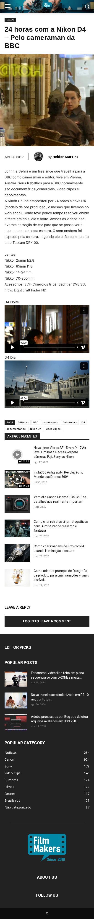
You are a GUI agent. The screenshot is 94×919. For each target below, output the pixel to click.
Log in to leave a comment (47, 621)
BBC (35, 422)
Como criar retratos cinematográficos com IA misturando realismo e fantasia (61, 526)
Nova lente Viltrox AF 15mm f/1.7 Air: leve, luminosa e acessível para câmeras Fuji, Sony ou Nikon (60, 452)
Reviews (10, 19)
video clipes (53, 428)
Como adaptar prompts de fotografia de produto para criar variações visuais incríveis (61, 575)
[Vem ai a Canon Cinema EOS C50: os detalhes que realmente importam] (17, 504)
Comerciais (70, 422)
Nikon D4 (35, 428)
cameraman (50, 422)
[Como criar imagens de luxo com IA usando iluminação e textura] (17, 553)
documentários (16, 428)
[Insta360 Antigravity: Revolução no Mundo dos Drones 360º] (17, 479)
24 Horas (23, 422)
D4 (83, 422)
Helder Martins (65, 156)
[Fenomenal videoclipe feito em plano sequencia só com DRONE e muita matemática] (16, 679)
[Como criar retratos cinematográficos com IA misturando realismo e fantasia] (17, 528)
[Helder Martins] (41, 156)
